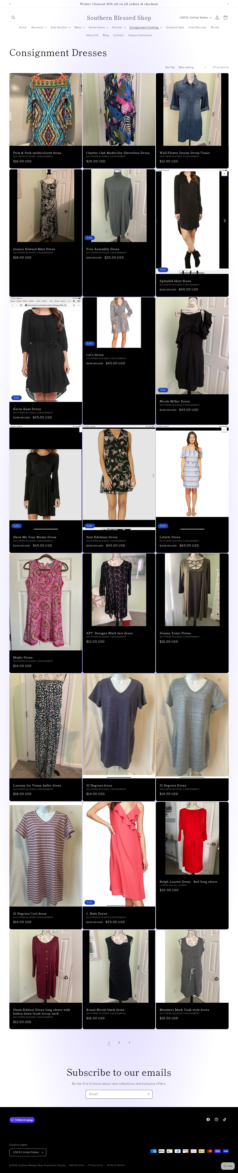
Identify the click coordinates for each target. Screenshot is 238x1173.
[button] (13, 17)
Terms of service (116, 1165)
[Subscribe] (148, 1094)
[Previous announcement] (10, 3)
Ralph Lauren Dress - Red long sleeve (188, 881)
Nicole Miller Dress (175, 401)
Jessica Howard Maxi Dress (34, 249)
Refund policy (76, 1165)
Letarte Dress (170, 537)
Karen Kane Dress (27, 409)
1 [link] (109, 1042)
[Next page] (129, 1042)
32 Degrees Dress (173, 785)
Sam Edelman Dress (102, 537)
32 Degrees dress (99, 785)
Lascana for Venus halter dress (37, 785)
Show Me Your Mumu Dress (35, 537)
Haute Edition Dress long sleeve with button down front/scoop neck (41, 1011)
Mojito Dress (23, 657)
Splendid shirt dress (175, 281)
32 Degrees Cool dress (30, 913)
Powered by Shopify (55, 1165)
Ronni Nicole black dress (105, 1009)
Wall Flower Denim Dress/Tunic (185, 153)
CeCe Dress (95, 355)
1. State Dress (96, 913)
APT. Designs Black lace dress (109, 633)
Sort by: (170, 67)
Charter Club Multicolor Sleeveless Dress (118, 153)
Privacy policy (95, 1165)
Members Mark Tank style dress (184, 1009)
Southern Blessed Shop (30, 1165)
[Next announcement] (228, 3)
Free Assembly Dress (102, 249)
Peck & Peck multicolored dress (37, 153)
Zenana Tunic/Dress (175, 633)
